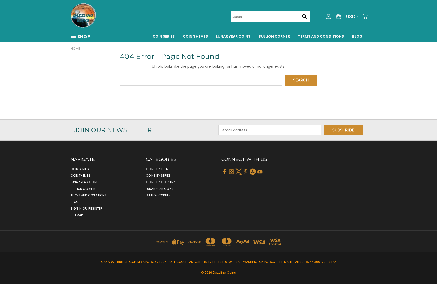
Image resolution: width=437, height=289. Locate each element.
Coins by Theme (158, 169)
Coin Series (163, 36)
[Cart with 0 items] (365, 16)
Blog (357, 36)
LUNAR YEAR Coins (233, 36)
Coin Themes (195, 36)
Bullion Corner (274, 36)
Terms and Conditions (321, 36)
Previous (424, 273)
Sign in (76, 208)
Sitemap (77, 215)
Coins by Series (158, 175)
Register (95, 208)
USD (350, 16)
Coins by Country (160, 182)
